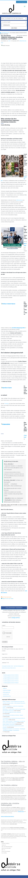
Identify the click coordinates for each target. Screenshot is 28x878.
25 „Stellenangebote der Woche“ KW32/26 (10, 678)
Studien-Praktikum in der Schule (8, 724)
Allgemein (5, 688)
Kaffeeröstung (19, 200)
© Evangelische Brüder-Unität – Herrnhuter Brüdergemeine (13, 666)
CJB (9, 40)
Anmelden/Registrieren (21, 1)
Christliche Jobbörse (5, 843)
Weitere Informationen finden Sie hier (9, 667)
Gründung (6, 403)
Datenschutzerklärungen (6, 848)
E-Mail (3, 625)
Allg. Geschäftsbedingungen (7, 846)
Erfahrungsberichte (6, 692)
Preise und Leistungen (6, 851)
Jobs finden (14, 28)
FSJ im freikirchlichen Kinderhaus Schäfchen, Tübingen (13, 715)
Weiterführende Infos (7, 696)
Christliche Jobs (21, 811)
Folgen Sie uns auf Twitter (7, 598)
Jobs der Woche (6, 694)
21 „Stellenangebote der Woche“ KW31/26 (10, 680)
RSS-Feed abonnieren (6, 597)
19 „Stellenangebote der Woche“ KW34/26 (10, 675)
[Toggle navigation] (24, 6)
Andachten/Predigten (7, 690)
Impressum (4, 845)
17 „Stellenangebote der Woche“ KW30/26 (10, 682)
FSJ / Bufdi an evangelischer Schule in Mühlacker (12, 712)
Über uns (3, 849)
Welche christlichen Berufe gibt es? (7, 816)
